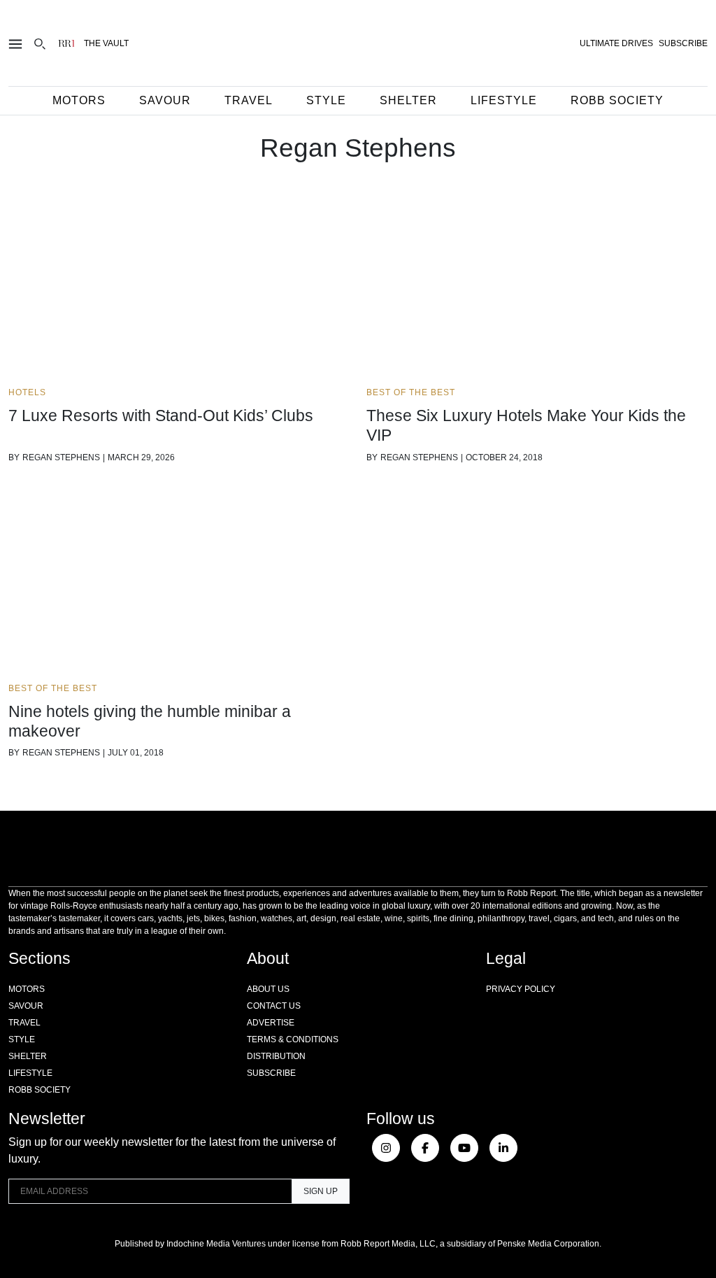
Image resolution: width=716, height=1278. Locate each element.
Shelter (408, 100)
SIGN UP (320, 1191)
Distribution (276, 1056)
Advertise (270, 1023)
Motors (79, 100)
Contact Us (274, 1006)
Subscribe (271, 1073)
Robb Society (617, 100)
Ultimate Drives (616, 43)
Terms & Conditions (292, 1039)
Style (326, 100)
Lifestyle (504, 100)
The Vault (106, 43)
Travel (248, 100)
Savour (165, 100)
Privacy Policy (520, 989)
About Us (268, 989)
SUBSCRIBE (683, 43)
